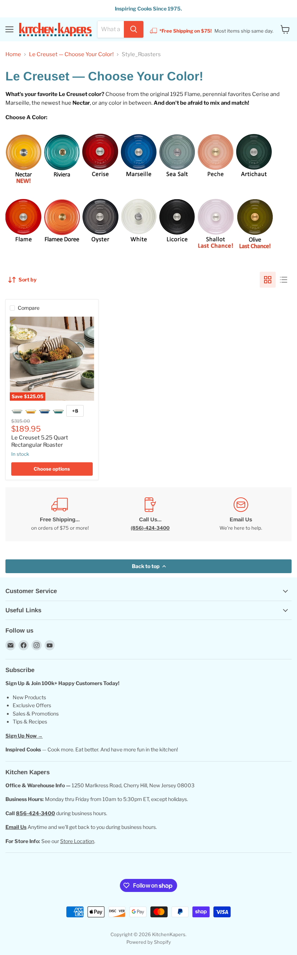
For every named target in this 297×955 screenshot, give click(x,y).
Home (13, 54)
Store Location (77, 841)
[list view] (284, 280)
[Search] (133, 29)
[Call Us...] (150, 514)
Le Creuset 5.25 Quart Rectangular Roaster (39, 441)
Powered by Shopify (148, 942)
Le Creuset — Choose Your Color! (71, 54)
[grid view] (268, 280)
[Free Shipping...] (59, 514)
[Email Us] (241, 514)
